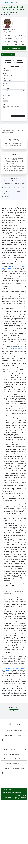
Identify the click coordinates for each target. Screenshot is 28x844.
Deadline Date (6, 83)
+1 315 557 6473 (22, 2)
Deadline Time (6, 88)
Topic (4, 78)
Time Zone (5, 93)
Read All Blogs (14, 711)
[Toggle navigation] (3, 2)
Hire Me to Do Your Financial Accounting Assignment (14, 47)
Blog (7, 128)
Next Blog (15, 797)
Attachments (6, 98)
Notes (4, 104)
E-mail (4, 73)
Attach (6, 100)
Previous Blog (12, 790)
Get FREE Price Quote (18, 116)
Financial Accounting (8, 55)
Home (2, 128)
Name (4, 68)
